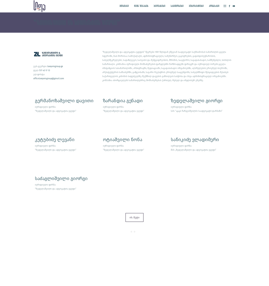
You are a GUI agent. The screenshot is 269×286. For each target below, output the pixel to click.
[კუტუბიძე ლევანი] (66, 150)
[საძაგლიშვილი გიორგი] (66, 189)
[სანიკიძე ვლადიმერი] (202, 150)
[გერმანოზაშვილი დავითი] (66, 111)
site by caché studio (191, 280)
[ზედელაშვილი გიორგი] (202, 111)
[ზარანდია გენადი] (134, 111)
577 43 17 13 (44, 70)
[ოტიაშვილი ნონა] (134, 150)
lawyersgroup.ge (55, 66)
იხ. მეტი (134, 217)
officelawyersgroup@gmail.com (48, 78)
